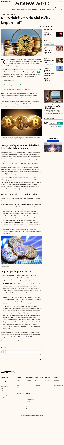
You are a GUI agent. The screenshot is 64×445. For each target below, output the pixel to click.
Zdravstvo (19, 390)
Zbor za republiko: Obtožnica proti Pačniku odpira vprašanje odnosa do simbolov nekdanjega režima (49, 75)
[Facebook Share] (40, 26)
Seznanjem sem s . (57, 127)
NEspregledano (21, 393)
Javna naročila (47, 380)
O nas (2, 390)
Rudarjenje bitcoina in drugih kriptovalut (18, 89)
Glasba (27, 397)
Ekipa (2, 388)
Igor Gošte (52, 38)
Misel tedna (47, 42)
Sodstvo (18, 383)
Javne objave (3, 392)
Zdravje (43, 9)
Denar (8, 14)
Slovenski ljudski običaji (58, 385)
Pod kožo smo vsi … (30, 399)
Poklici (36, 383)
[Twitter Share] (43, 26)
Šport (27, 406)
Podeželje (56, 383)
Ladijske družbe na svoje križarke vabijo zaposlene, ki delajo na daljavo (53, 106)
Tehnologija (37, 385)
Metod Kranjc (12, 27)
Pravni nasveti (47, 383)
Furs (7, 340)
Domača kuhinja (57, 380)
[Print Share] (49, 26)
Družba (29, 9)
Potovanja (28, 401)
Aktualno (13, 9)
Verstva (18, 387)
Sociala (18, 380)
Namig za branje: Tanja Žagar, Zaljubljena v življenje (49, 51)
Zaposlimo (3, 397)
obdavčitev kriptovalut (21, 340)
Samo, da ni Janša (47, 35)
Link (53, 144)
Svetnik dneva (29, 408)
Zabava (39, 9)
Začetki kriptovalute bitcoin (14, 85)
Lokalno (18, 9)
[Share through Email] (51, 26)
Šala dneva (28, 404)
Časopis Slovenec (4, 386)
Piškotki (2, 394)
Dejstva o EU (28, 380)
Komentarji (34, 9)
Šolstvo (18, 385)
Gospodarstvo (24, 9)
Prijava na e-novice (7, 1)
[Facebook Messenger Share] (46, 26)
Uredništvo (52, 44)
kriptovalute (11, 340)
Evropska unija (49, 9)
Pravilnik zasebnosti (5, 395)
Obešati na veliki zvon (49, 61)
